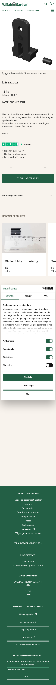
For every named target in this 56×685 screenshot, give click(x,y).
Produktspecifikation (12, 195)
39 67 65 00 (28, 561)
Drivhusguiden (27, 622)
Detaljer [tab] (28, 296)
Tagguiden (26, 637)
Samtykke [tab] (10, 296)
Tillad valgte (28, 385)
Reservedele (17, 73)
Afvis (28, 394)
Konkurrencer (28, 525)
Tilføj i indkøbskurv (28, 178)
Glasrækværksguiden (26, 644)
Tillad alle (28, 377)
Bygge (5, 73)
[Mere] (52, 10)
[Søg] (46, 4)
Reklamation (28, 508)
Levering (28, 504)
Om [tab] (46, 296)
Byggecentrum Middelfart (28, 581)
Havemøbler (33, 10)
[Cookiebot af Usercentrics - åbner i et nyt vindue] (41, 288)
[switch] (49, 349)
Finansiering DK (28, 529)
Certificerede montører (28, 512)
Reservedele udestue (35, 73)
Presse (28, 520)
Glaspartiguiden (26, 629)
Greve (28, 591)
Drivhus (6, 10)
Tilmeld (28, 676)
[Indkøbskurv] (52, 4)
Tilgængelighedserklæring (28, 533)
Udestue (18, 10)
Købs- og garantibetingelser (28, 499)
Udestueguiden (26, 614)
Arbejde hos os (28, 516)
